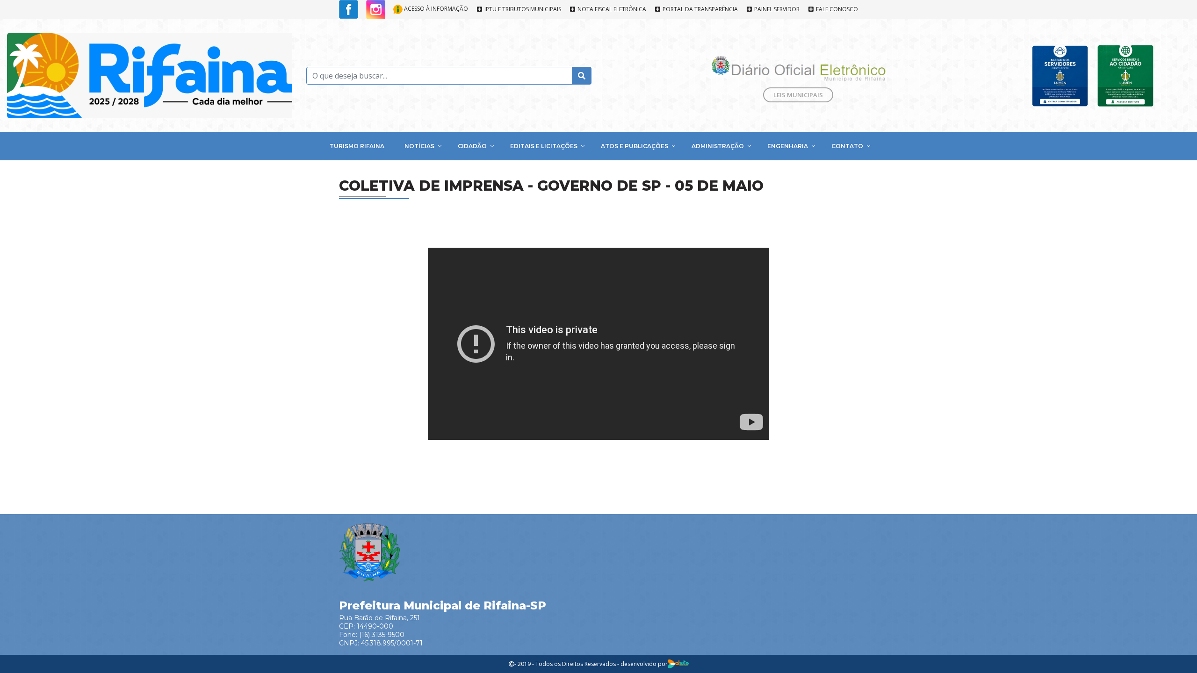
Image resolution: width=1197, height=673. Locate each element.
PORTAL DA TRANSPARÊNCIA (699, 9)
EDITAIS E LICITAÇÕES (543, 146)
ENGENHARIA (787, 146)
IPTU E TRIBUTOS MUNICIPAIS (522, 9)
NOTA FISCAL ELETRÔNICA (611, 9)
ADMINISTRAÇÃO (718, 146)
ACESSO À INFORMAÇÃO (435, 9)
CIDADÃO (472, 146)
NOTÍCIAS (419, 146)
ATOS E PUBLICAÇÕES (634, 146)
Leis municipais (798, 95)
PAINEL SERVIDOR (776, 9)
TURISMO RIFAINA (357, 146)
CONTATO (847, 146)
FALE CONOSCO (836, 9)
